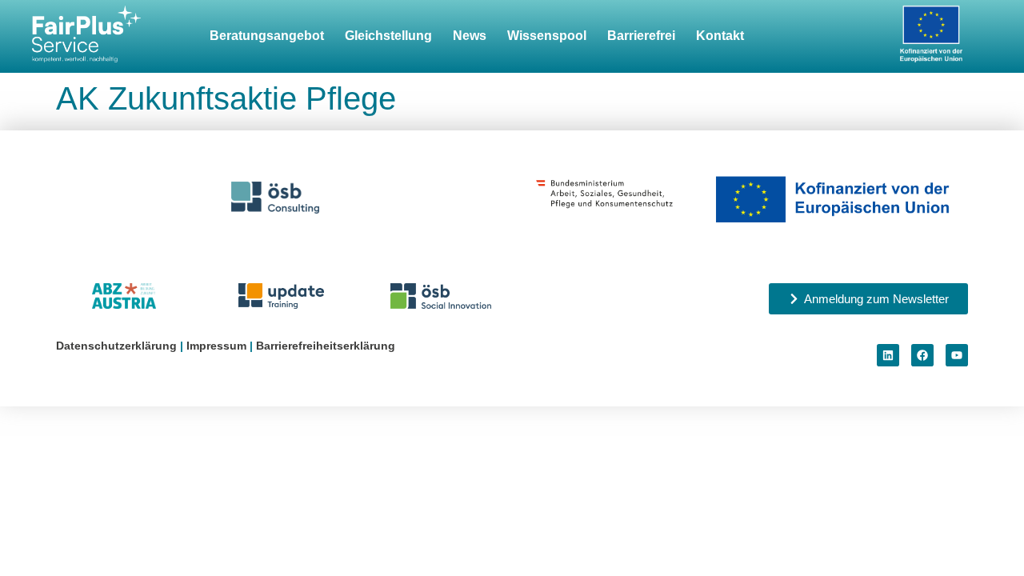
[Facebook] (922, 355)
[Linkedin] (888, 355)
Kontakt (720, 35)
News (469, 35)
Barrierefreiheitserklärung (325, 345)
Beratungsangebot (267, 35)
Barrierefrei (641, 35)
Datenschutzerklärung (116, 345)
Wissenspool (546, 35)
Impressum (216, 345)
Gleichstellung (388, 35)
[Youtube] (957, 355)
